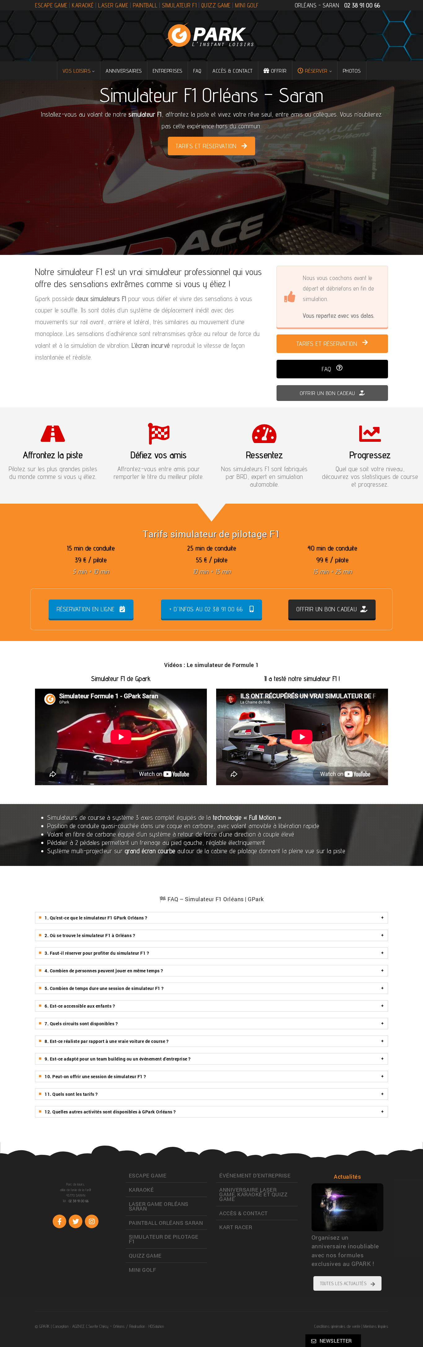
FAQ (197, 70)
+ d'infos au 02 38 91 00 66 (206, 609)
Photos (352, 70)
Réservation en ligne (86, 609)
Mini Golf (247, 5)
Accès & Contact (232, 70)
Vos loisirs (77, 70)
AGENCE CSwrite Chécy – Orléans (98, 1326)
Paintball (145, 5)
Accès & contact (243, 1213)
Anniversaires (124, 70)
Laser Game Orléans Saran (159, 1206)
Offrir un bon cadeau (328, 393)
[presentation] (298, 1218)
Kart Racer (235, 1227)
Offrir (279, 70)
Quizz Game (216, 5)
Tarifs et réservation (206, 146)
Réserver (316, 70)
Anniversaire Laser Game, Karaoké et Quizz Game (253, 1194)
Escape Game (51, 5)
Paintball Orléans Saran (166, 1222)
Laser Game (113, 5)
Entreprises (167, 70)
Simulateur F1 (179, 5)
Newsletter (336, 1340)
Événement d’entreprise (254, 1175)
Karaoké (83, 5)
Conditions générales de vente (337, 1326)
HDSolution (156, 1326)
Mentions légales (376, 1326)
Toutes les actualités (343, 1283)
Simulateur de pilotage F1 (163, 1239)
